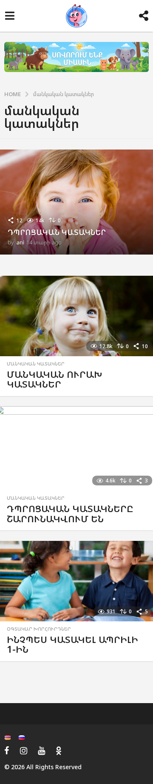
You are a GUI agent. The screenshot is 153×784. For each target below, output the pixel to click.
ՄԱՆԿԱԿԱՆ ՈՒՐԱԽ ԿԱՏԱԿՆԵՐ (54, 379)
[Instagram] (23, 750)
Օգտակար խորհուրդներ (39, 629)
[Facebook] (6, 750)
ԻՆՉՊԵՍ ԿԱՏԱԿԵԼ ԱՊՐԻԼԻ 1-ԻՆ (72, 644)
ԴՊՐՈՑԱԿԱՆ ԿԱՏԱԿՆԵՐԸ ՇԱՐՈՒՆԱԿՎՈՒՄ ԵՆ (70, 513)
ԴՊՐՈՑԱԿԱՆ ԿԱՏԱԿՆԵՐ (57, 232)
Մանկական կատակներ (36, 363)
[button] (9, 16)
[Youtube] (41, 750)
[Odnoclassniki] (59, 750)
